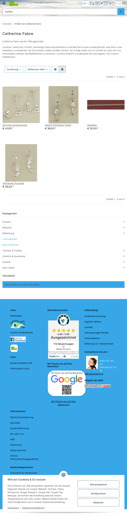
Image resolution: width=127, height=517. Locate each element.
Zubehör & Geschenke (13, 256)
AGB (12, 439)
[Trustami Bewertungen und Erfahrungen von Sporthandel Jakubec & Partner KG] (63, 336)
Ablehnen (98, 502)
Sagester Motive (93, 321)
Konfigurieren (98, 493)
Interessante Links (19, 368)
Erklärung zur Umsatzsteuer (99, 343)
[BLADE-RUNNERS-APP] (14, 348)
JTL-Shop (111, 513)
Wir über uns (17, 433)
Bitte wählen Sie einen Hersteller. (22, 284)
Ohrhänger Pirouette (13, 183)
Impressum (13, 507)
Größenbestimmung (95, 316)
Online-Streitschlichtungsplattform (24, 457)
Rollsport (7, 227)
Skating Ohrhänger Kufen (58, 125)
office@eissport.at (94, 373)
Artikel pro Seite (36, 69)
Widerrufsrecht (18, 450)
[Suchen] (121, 11)
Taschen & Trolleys (12, 250)
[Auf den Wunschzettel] (119, 91)
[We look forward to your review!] (66, 383)
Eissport (6, 221)
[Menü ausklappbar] (4, 2)
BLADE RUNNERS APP (21, 363)
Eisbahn (6, 262)
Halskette (92, 125)
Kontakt (88, 327)
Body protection (10, 244)
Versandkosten (92, 338)
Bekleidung (8, 233)
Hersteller (15, 422)
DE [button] (84, 3)
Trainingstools (9, 239)
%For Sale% (8, 267)
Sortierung (12, 69)
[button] (93, 3)
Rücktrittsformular (19, 428)
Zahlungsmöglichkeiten (97, 332)
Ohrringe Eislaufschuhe (14, 125)
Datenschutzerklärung (33, 507)
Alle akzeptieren (98, 484)
